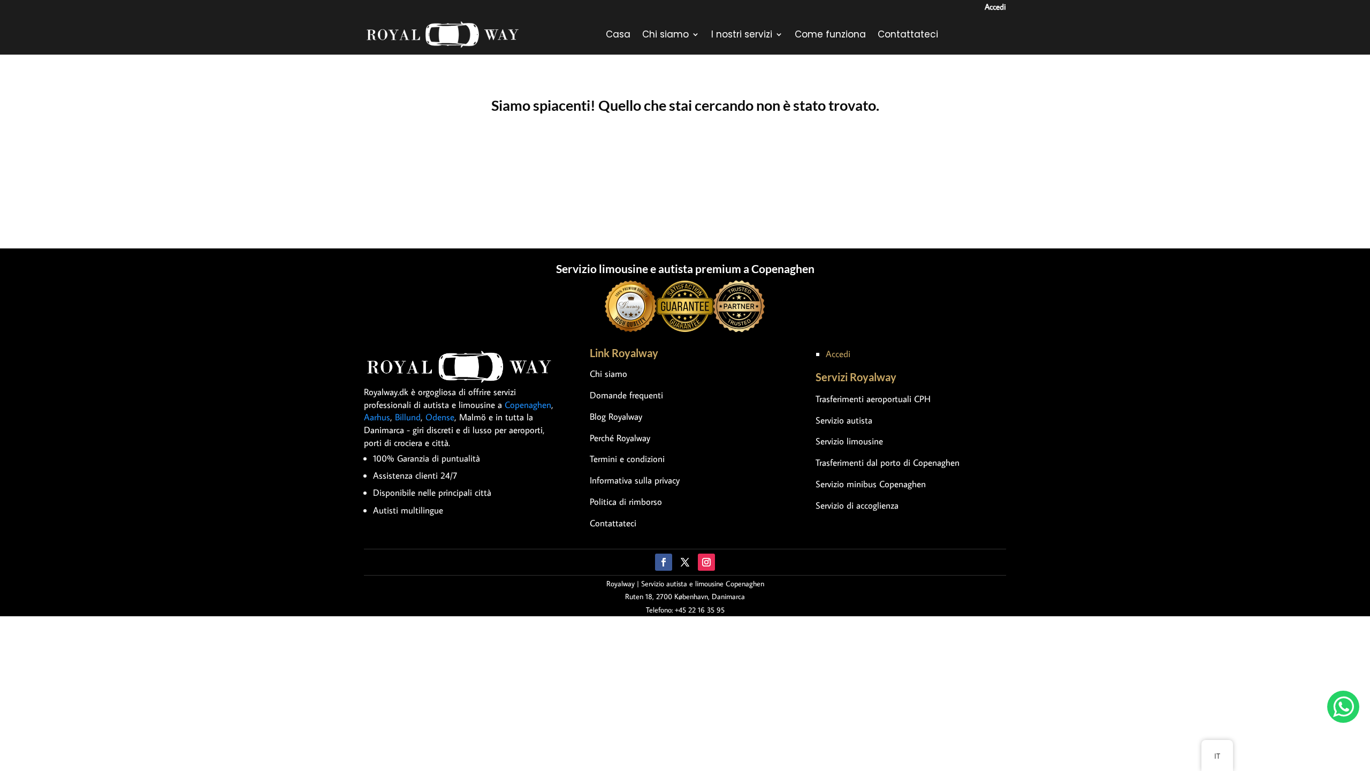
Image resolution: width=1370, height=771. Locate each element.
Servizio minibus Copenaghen (871, 484)
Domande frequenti (626, 395)
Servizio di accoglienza (857, 505)
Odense (439, 417)
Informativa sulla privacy (635, 480)
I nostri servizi (741, 34)
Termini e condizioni (627, 459)
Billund (408, 417)
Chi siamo (665, 34)
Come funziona (830, 34)
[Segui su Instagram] (706, 562)
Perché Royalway (620, 438)
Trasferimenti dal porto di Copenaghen (888, 462)
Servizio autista (844, 420)
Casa (618, 34)
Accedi (995, 7)
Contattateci (908, 34)
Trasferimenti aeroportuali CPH (873, 399)
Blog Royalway (616, 416)
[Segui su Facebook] (663, 562)
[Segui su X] (685, 562)
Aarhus (377, 417)
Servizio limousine (849, 441)
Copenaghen (528, 405)
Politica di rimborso (626, 502)
